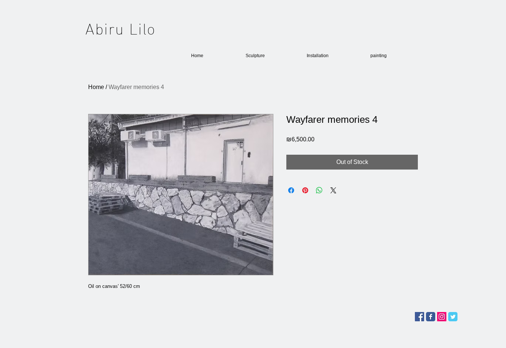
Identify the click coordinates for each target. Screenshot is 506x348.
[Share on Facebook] (291, 190)
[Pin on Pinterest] (305, 190)
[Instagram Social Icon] (441, 316)
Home (96, 87)
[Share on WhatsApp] (319, 190)
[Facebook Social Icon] (419, 316)
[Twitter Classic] (452, 316)
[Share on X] (333, 190)
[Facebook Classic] (430, 316)
